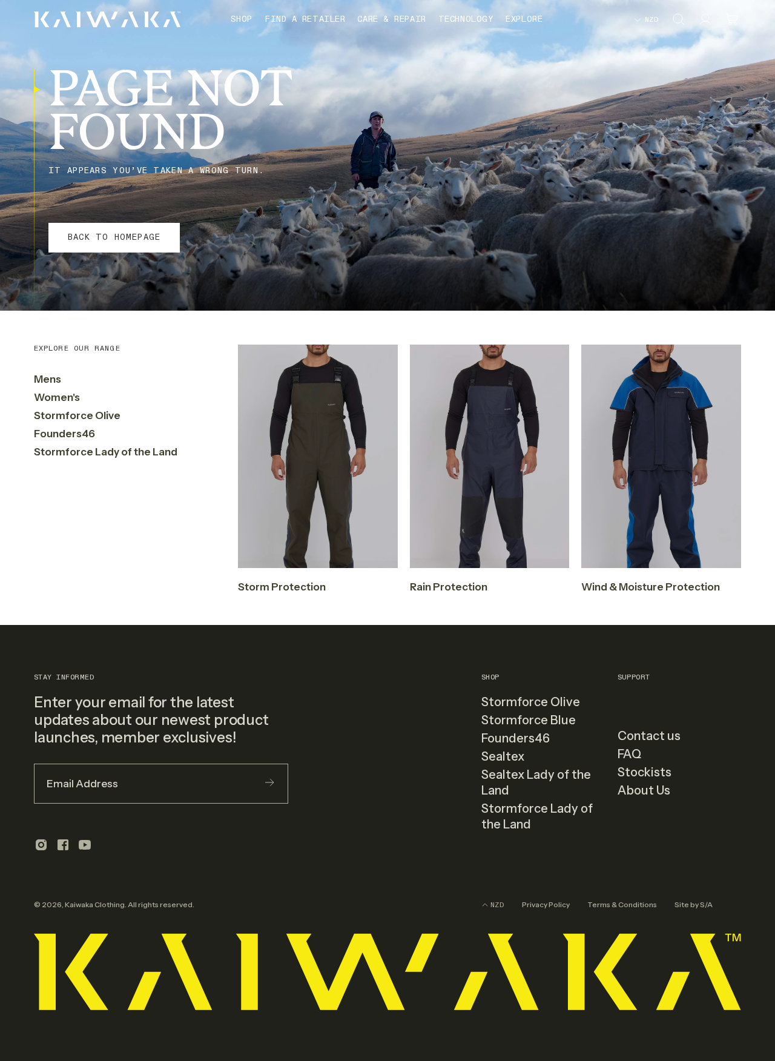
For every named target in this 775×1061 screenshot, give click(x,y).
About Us (644, 790)
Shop (241, 19)
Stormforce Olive (77, 415)
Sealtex (502, 756)
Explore (524, 19)
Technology (466, 19)
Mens (47, 379)
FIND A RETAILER (305, 19)
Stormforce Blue (528, 720)
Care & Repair (391, 19)
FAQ (629, 754)
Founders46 (64, 434)
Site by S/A (693, 904)
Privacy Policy (546, 904)
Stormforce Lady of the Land (105, 452)
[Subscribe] (269, 783)
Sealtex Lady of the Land (536, 782)
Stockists (644, 772)
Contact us (649, 736)
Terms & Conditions (622, 904)
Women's (57, 397)
